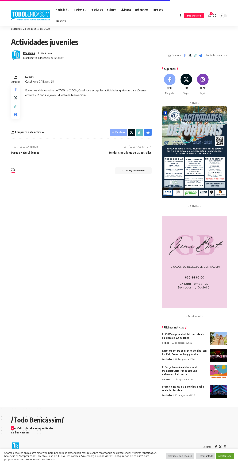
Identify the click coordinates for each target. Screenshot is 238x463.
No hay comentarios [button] (135, 170)
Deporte (166, 379)
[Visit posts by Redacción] (16, 55)
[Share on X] (189, 55)
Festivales (167, 359)
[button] (180, 15)
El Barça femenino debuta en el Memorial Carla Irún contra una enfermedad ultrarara (179, 371)
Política (165, 342)
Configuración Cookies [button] (180, 455)
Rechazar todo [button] (205, 455)
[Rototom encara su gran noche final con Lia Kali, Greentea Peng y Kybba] (218, 355)
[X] (186, 84)
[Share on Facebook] (184, 55)
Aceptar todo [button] (225, 455)
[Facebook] (170, 84)
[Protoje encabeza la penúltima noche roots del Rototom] (218, 391)
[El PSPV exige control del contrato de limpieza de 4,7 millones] (218, 338)
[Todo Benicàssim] (30, 15)
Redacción (29, 52)
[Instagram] (203, 84)
